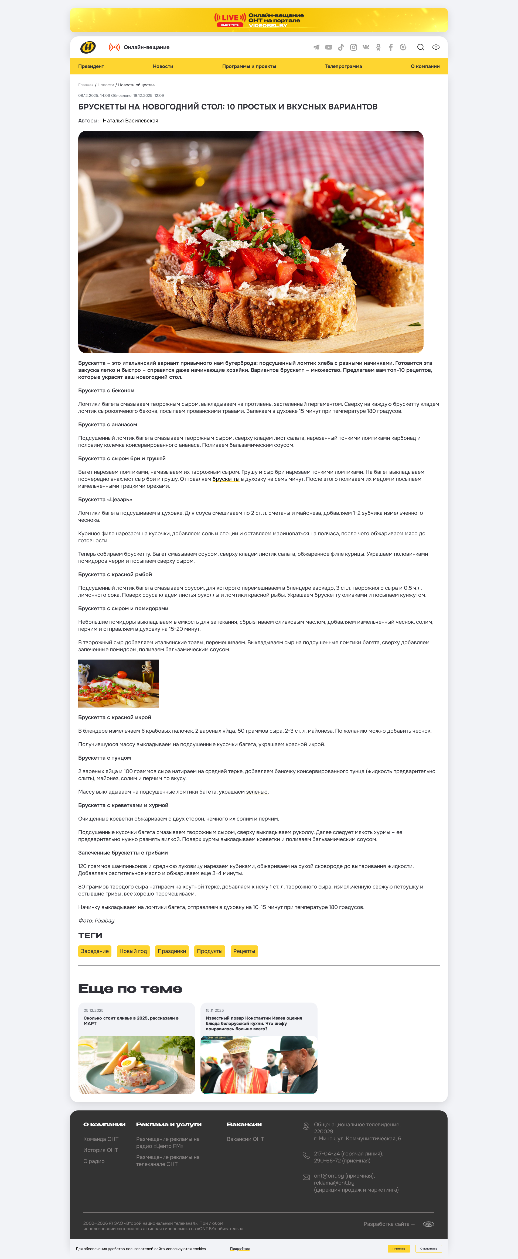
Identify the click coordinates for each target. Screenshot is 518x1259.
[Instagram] (353, 47)
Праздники (172, 951)
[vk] (366, 47)
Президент (91, 66)
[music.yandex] (403, 47)
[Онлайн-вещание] (259, 20)
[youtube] (328, 47)
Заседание (95, 951)
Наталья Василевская (130, 120)
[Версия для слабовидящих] (436, 47)
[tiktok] (341, 47)
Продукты (210, 951)
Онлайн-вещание (147, 47)
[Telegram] (316, 47)
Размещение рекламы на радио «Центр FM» (168, 1143)
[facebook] (390, 47)
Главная (86, 85)
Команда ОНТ (100, 1139)
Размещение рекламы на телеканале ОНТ (168, 1161)
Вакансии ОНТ (245, 1139)
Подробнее (240, 1248)
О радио (94, 1161)
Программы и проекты (249, 66)
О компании (425, 66)
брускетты (226, 479)
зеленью (257, 791)
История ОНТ (100, 1150)
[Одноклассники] (378, 47)
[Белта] (425, 1224)
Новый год (133, 951)
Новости (163, 66)
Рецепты (244, 951)
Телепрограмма (343, 66)
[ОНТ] (88, 47)
